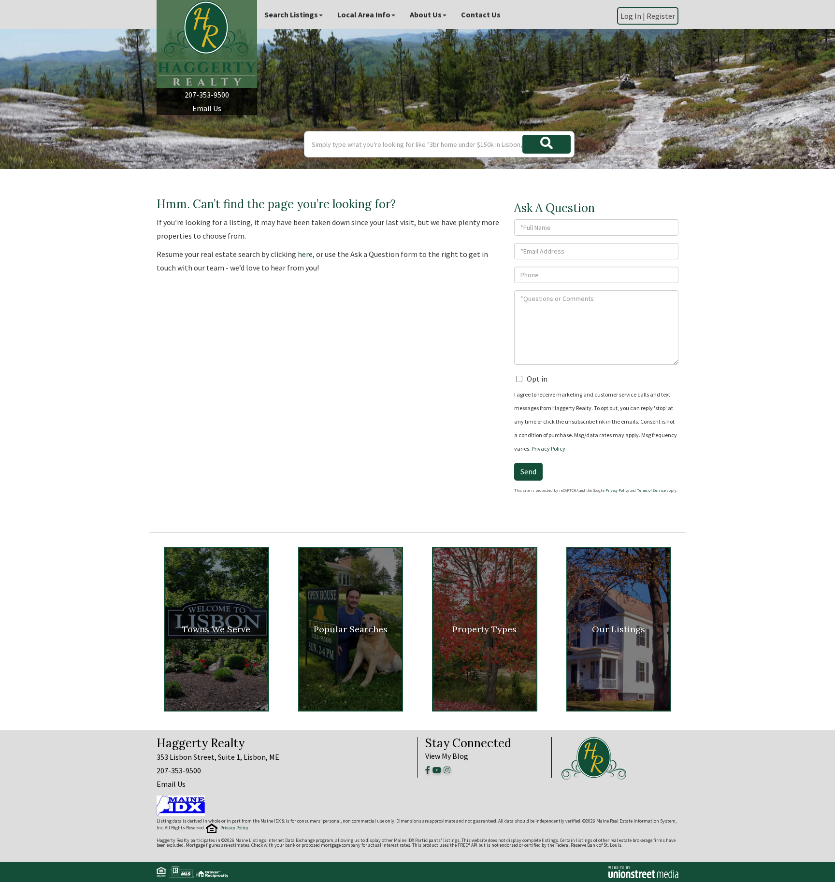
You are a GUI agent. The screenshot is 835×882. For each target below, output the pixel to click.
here (305, 254)
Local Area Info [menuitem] (363, 14)
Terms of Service (651, 490)
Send (528, 471)
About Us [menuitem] (426, 14)
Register (661, 16)
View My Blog (446, 756)
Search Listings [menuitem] (291, 14)
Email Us (206, 108)
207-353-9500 (207, 95)
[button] (546, 144)
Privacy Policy (548, 448)
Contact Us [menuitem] (481, 14)
